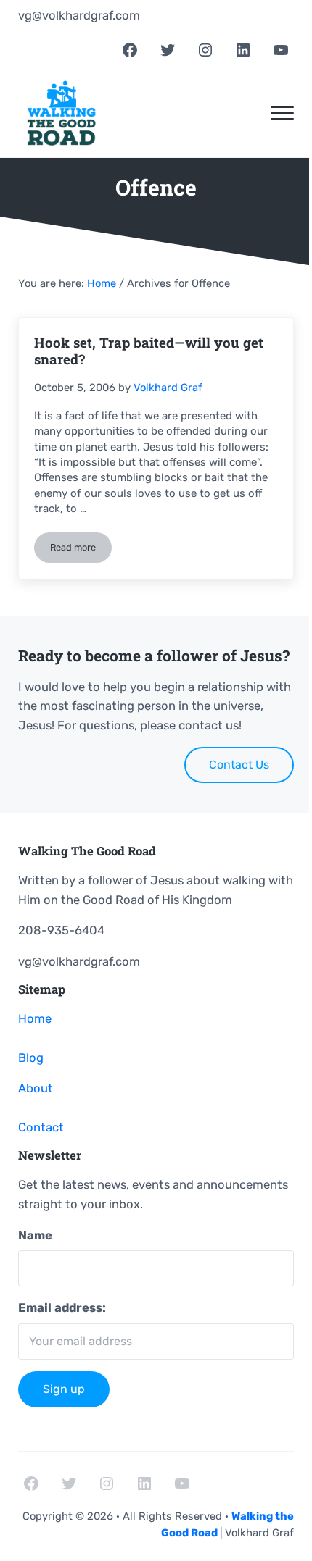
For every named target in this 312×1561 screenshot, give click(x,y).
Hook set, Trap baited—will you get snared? (148, 351)
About (35, 1088)
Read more (81, 550)
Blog (31, 1057)
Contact (41, 1127)
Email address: (62, 1307)
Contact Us (239, 764)
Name (35, 1235)
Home (35, 1018)
